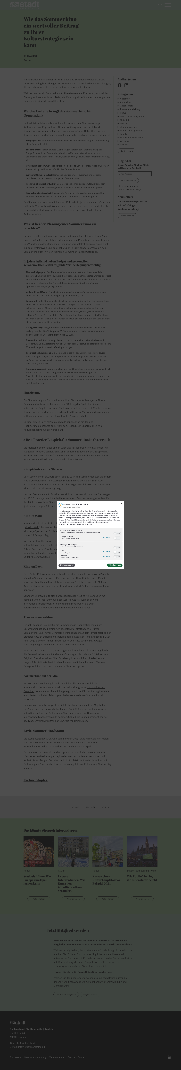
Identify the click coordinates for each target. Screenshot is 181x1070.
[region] (90, 544)
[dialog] (90, 535)
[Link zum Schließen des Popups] (122, 504)
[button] (115, 534)
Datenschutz (76, 507)
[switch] (117, 533)
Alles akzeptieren (115, 565)
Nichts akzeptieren (66, 565)
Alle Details (106, 537)
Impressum (67, 507)
